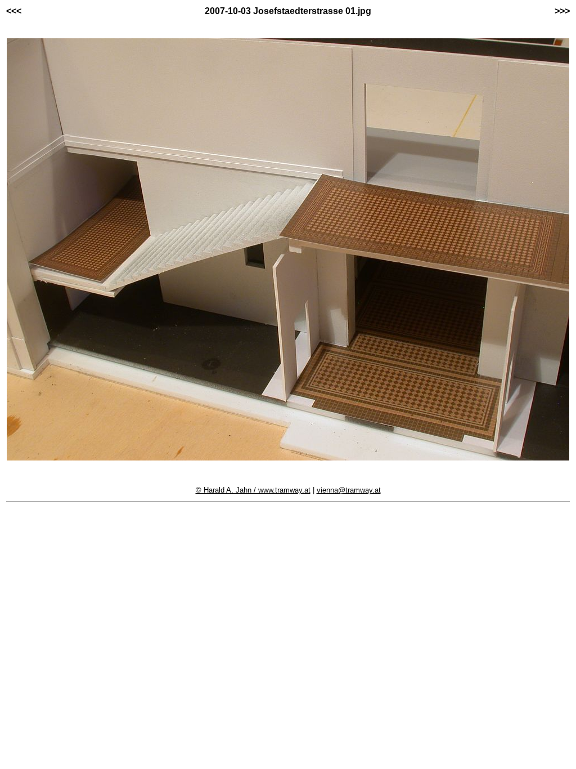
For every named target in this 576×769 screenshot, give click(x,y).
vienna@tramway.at (349, 490)
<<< (13, 11)
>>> (562, 11)
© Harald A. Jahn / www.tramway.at (253, 490)
